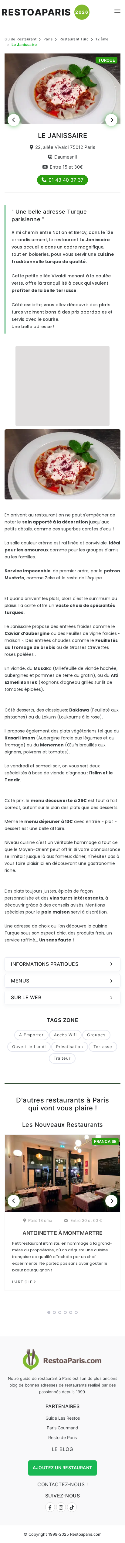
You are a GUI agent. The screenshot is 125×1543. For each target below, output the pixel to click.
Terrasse (102, 1046)
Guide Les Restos (63, 1418)
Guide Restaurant (20, 39)
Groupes (96, 1034)
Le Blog (62, 1449)
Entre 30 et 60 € (86, 1220)
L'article (23, 1282)
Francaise (105, 1141)
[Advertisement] (62, 385)
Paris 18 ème (40, 1220)
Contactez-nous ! (62, 1484)
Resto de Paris (62, 1437)
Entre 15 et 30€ (66, 167)
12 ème (102, 39)
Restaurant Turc (74, 39)
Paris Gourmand (62, 1427)
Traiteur (62, 1058)
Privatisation (69, 1046)
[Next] (111, 120)
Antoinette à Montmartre (62, 1233)
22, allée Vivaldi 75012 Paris (65, 147)
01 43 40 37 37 (66, 180)
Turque (106, 60)
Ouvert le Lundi (29, 1046)
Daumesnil (65, 157)
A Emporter (31, 1034)
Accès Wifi (65, 1034)
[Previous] (14, 120)
